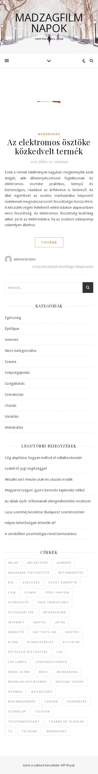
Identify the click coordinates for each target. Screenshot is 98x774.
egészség (31, 582)
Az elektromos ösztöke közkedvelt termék (49, 146)
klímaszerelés (40, 642)
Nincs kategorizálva (20, 350)
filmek (31, 592)
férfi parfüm (57, 592)
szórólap (17, 711)
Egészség (13, 317)
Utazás (10, 405)
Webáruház (49, 134)
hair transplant (53, 602)
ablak (13, 562)
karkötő (16, 632)
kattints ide (45, 632)
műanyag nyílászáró (27, 681)
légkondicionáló (51, 662)
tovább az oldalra (66, 721)
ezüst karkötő (63, 582)
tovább (49, 242)
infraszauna (54, 612)
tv (10, 731)
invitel (40, 622)
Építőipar (12, 328)
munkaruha (67, 672)
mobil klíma (19, 672)
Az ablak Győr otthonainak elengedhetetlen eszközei (48, 501)
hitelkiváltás (21, 612)
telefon (42, 711)
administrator (25, 259)
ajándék (64, 562)
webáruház (56, 731)
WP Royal (67, 765)
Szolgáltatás (15, 383)
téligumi (29, 731)
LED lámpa (17, 662)
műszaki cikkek (70, 681)
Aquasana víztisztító (29, 572)
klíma (13, 642)
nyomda (15, 691)
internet (16, 622)
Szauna (10, 361)
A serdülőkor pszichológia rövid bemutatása (40, 533)
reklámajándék (22, 701)
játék (60, 622)
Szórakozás (14, 394)
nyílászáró (42, 691)
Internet (11, 339)
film (12, 592)
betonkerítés (71, 572)
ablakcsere (37, 562)
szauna (51, 701)
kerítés (72, 632)
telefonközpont (24, 721)
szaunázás (77, 701)
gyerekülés (18, 602)
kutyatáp (71, 642)
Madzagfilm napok (49, 22)
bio (11, 582)
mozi (43, 672)
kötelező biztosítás (28, 652)
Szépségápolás (17, 372)
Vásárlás (12, 416)
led (60, 652)
